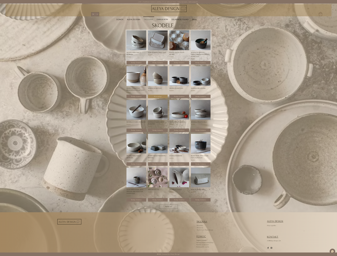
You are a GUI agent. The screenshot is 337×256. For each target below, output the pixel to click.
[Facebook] (268, 248)
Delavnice (200, 227)
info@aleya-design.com (274, 240)
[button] (320, 14)
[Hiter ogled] (136, 40)
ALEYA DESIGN (165, 8)
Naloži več (168, 206)
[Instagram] (271, 248)
